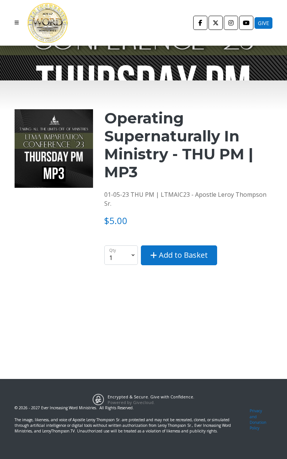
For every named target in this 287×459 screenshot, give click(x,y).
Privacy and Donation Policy (258, 419)
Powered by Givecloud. (131, 402)
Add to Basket (182, 255)
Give (263, 23)
